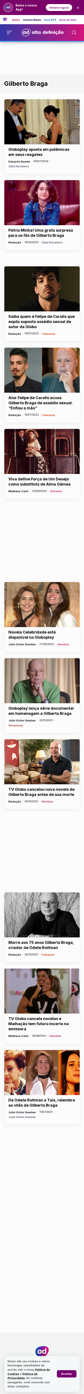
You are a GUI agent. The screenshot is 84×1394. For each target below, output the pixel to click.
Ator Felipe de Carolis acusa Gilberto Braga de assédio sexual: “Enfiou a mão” (40, 402)
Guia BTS (50, 20)
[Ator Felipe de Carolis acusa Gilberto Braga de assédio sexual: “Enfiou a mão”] (42, 370)
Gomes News (32, 20)
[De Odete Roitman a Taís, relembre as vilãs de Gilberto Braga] (42, 1072)
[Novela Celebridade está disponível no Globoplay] (42, 604)
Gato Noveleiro (18, 166)
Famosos (48, 333)
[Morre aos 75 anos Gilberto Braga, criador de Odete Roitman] (42, 914)
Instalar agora (59, 7)
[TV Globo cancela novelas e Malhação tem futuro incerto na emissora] (42, 991)
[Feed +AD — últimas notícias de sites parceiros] (6, 19)
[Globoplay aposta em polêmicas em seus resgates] (42, 121)
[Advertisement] (42, 57)
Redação (14, 242)
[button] (66, 1373)
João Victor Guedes (22, 644)
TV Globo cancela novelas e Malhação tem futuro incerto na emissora (38, 1023)
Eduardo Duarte (19, 161)
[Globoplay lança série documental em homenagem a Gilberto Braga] (42, 680)
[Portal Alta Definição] (42, 1352)
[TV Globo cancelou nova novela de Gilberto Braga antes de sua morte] (42, 761)
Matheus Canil (18, 491)
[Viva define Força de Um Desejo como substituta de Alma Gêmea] (42, 451)
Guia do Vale (67, 20)
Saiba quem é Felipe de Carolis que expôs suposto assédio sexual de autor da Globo (41, 321)
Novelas (56, 491)
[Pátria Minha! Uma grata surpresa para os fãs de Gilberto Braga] (42, 202)
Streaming (15, 725)
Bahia (16, 20)
